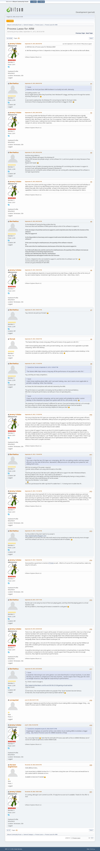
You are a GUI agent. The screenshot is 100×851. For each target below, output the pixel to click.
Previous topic (80, 33)
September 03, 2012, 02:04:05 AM (33, 629)
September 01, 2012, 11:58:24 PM (33, 560)
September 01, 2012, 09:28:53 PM (33, 181)
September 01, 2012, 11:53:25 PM (33, 531)
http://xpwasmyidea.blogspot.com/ (35, 536)
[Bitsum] (8, 69)
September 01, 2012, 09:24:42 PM (33, 152)
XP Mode (51, 563)
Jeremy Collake (15, 44)
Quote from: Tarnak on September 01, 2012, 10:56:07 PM (43, 367)
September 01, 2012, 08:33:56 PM (33, 43)
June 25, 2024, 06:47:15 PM (31, 700)
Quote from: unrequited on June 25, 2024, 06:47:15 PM (42, 729)
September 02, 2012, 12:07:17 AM (33, 599)
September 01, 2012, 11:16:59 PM (33, 414)
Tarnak (12, 339)
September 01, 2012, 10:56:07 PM (33, 339)
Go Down (9, 38)
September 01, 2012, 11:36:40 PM (33, 454)
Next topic (89, 33)
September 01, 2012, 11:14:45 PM (33, 363)
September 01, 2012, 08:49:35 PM (33, 83)
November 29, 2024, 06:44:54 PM (33, 764)
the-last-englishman (12, 766)
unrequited (14, 700)
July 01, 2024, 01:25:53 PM (31, 725)
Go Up (8, 830)
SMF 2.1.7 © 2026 (9, 849)
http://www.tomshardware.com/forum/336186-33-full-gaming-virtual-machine (48, 685)
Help (88, 849)
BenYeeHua (14, 83)
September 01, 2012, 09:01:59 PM (33, 112)
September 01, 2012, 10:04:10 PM (33, 270)
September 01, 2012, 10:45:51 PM (33, 309)
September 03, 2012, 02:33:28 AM (33, 668)
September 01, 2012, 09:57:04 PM (33, 221)
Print (91, 38)
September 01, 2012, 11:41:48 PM (33, 491)
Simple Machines (18, 849)
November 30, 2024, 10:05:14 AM (33, 791)
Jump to (68, 838)
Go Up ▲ (92, 849)
